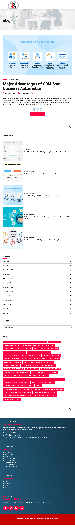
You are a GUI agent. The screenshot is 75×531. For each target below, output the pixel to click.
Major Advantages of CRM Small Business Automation (33, 86)
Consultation (30, 355)
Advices (51, 342)
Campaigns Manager (10, 458)
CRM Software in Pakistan (30, 365)
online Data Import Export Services (43, 382)
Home (11, 17)
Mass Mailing (8, 452)
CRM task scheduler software (50, 369)
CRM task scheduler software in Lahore (16, 372)
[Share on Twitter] (37, 109)
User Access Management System (45, 396)
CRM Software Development (44, 362)
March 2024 (6, 274)
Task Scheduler (9, 454)
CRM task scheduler (32, 369)
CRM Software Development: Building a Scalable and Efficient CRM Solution (46, 218)
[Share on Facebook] (34, 109)
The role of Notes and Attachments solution (49, 389)
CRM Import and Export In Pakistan (36, 359)
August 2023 (7, 304)
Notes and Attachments (56, 379)
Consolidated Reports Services (14, 355)
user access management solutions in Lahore (18, 396)
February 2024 (7, 278)
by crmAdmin (24, 93)
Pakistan (38, 385)
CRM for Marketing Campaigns (13, 359)
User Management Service (12, 399)
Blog (57, 342)
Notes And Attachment (11, 466)
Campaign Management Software (43, 345)
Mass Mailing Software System (36, 379)
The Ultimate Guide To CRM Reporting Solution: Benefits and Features (47, 152)
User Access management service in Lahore (17, 392)
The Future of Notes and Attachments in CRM (18, 389)
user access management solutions (45, 392)
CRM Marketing (54, 359)
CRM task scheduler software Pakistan (44, 372)
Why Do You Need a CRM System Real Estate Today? (41, 240)
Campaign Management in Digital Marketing (17, 345)
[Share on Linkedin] (41, 109)
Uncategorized (13, 79)
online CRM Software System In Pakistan (16, 382)
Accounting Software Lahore (37, 342)
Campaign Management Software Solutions (17, 348)
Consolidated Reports (11, 462)
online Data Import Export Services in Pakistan (18, 385)
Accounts (7, 456)
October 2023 (7, 296)
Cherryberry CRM (39, 348)
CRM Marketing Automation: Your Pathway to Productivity (43, 174)
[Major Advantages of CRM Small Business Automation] (37, 55)
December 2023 (8, 287)
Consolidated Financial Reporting (14, 352)
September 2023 (8, 300)
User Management (10, 464)
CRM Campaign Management (51, 355)
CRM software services (48, 365)
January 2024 (7, 283)
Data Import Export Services (38, 375)
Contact (7, 485)
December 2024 (8, 270)
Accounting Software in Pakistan (14, 342)
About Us (7, 483)
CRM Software (28, 362)
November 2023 (8, 291)
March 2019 (6, 313)
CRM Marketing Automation (12, 362)
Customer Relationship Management (15, 375)
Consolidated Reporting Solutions (39, 352)
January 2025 (7, 265)
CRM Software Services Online (13, 369)
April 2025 (6, 261)
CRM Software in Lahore (11, 365)
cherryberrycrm (53, 348)
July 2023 (6, 309)
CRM (39, 355)
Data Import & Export (10, 460)
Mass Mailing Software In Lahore (14, 379)
